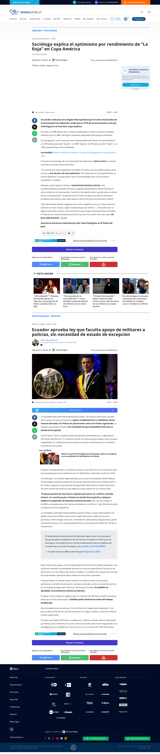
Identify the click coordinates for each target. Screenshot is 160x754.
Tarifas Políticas (16, 737)
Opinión (77, 19)
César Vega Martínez (49, 340)
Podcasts (13, 19)
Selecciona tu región (21, 2)
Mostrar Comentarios (74, 249)
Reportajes (14, 721)
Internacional (35, 19)
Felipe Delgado (41, 54)
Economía (47, 19)
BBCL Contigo (102, 19)
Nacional (23, 19)
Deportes (57, 19)
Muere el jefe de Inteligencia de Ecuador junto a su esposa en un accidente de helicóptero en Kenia (88, 455)
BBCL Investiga (88, 19)
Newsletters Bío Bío (84, 2)
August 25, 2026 (92, 551)
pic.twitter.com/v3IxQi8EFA (92, 546)
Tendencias (67, 19)
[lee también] (50, 458)
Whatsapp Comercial (97, 738)
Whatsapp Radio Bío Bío (139, 738)
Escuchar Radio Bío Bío (136, 2)
